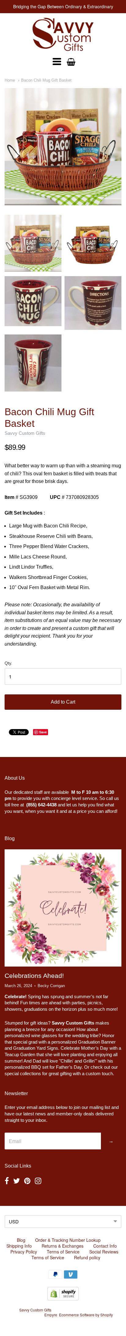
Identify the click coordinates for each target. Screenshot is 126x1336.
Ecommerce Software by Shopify (86, 1314)
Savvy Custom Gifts (25, 433)
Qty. (8, 663)
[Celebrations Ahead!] (63, 908)
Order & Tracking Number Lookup (68, 1240)
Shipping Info (19, 1246)
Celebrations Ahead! (34, 975)
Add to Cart (63, 702)
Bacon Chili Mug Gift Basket (46, 80)
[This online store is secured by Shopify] (63, 1298)
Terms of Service (63, 1252)
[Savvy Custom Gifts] (63, 34)
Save (43, 732)
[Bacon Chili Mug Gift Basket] (63, 146)
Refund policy (87, 1257)
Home (10, 80)
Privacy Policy (23, 1252)
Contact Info (105, 1246)
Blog (21, 1240)
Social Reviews (103, 1252)
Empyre (50, 1314)
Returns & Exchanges (62, 1246)
